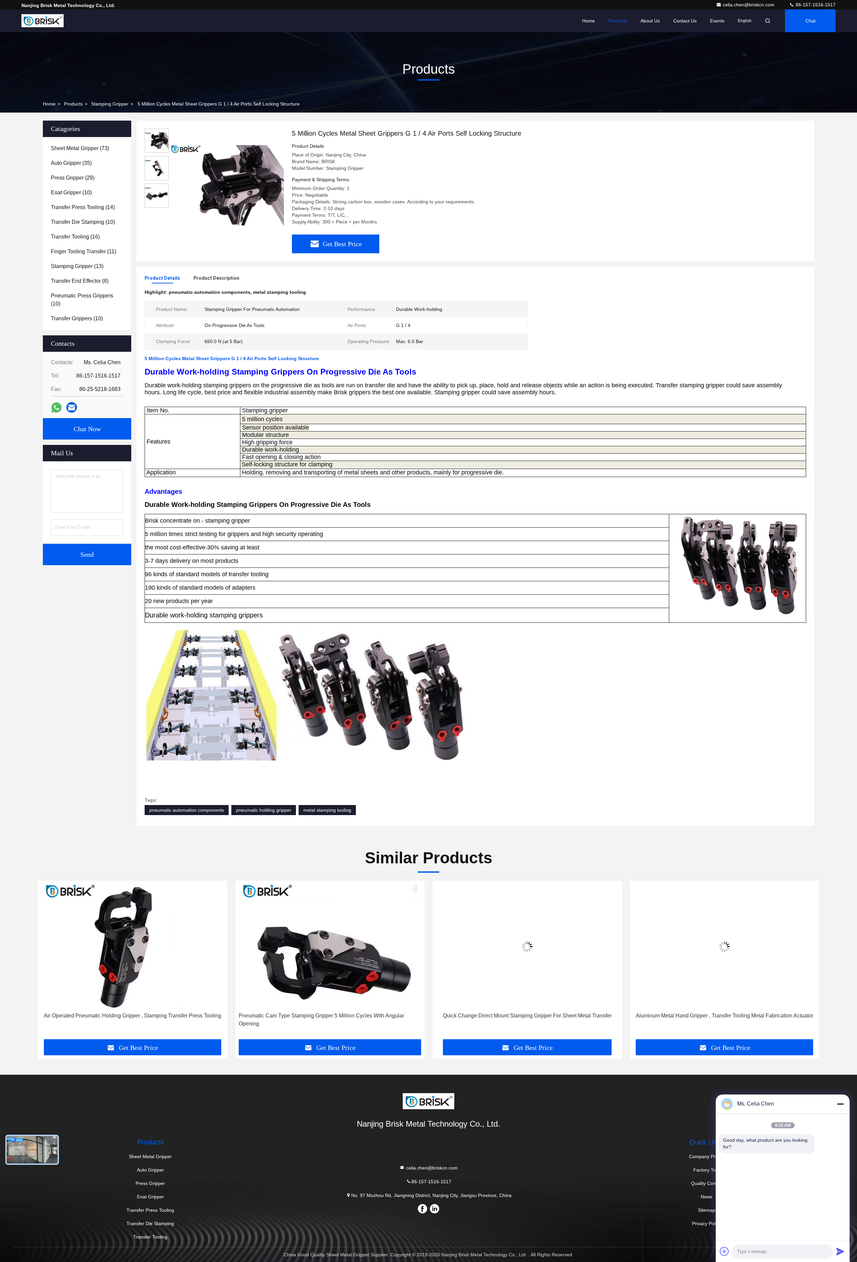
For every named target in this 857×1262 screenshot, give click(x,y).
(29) (72, 178)
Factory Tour (706, 1170)
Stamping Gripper (110, 104)
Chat (810, 20)
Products (617, 20)
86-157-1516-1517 (815, 4)
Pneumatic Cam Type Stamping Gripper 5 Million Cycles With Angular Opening (124, 1019)
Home (588, 20)
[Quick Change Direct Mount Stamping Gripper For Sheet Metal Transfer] (330, 946)
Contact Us (685, 20)
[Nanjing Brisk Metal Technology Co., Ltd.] (42, 21)
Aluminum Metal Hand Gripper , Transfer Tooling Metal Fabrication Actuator (527, 1015)
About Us (650, 20)
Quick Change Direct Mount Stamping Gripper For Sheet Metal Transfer (329, 1015)
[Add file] (724, 1251)
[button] (50, 962)
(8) (79, 281)
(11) (83, 251)
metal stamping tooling (327, 810)
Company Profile (706, 1156)
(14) (83, 207)
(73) (80, 148)
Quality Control (706, 1183)
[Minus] (840, 1104)
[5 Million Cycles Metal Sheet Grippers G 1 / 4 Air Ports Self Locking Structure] (227, 185)
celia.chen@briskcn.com (749, 4)
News (706, 1196)
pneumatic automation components (186, 810)
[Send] (840, 1251)
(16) (75, 237)
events (717, 20)
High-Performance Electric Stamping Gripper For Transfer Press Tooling (724, 1015)
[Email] (71, 407)
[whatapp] (56, 407)
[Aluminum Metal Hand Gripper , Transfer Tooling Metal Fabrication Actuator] (527, 946)
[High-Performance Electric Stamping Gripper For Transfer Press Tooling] (724, 946)
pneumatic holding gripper (263, 810)
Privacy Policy (706, 1223)
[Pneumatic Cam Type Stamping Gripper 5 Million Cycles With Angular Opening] (132, 946)
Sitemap (706, 1210)
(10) (71, 192)
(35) (71, 163)
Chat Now (87, 429)
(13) (77, 266)
